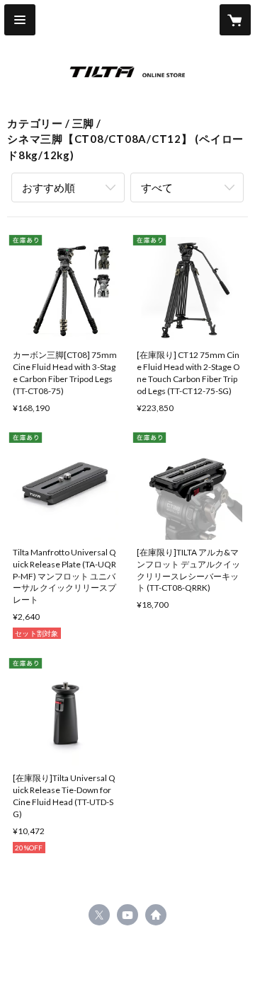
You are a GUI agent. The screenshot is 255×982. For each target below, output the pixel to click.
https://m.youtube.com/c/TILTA (127, 914)
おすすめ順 (48, 187)
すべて (157, 187)
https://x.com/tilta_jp (99, 914)
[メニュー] (19, 19)
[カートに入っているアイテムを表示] (235, 19)
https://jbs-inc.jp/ (155, 914)
